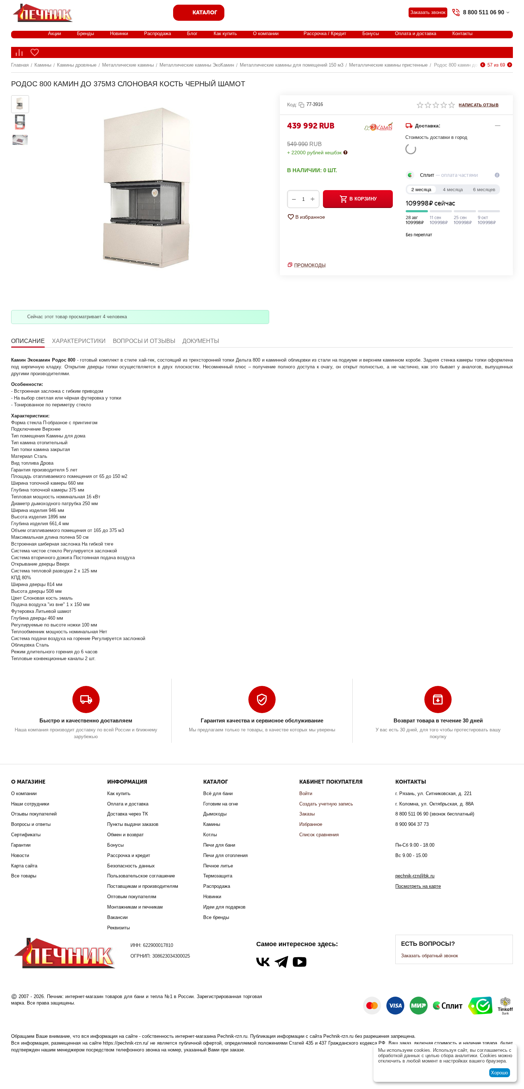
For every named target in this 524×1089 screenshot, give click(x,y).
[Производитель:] (378, 126)
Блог (192, 33)
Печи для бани (219, 845)
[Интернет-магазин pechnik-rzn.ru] (44, 12)
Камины (211, 824)
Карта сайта (24, 865)
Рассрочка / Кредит (325, 33)
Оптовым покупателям (131, 896)
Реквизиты (118, 927)
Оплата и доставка (415, 33)
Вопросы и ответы (31, 824)
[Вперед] (509, 65)
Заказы (307, 814)
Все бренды (216, 917)
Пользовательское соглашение (141, 876)
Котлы (210, 834)
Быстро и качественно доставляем (85, 720)
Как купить (225, 33)
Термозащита (217, 876)
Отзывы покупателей (34, 814)
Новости (20, 855)
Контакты (462, 33)
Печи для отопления (225, 855)
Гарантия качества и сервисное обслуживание (262, 720)
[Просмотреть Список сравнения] (19, 52)
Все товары (23, 876)
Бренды (85, 33)
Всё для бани (218, 793)
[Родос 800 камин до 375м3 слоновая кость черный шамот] (151, 197)
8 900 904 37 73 (412, 824)
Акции (54, 33)
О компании (265, 33)
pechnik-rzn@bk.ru (414, 876)
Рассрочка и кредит (128, 855)
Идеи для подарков (224, 907)
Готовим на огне (220, 804)
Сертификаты (26, 834)
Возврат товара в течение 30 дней (438, 720)
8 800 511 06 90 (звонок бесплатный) (434, 814)
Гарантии (20, 845)
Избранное (310, 824)
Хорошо (499, 1072)
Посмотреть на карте (418, 886)
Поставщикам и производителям (142, 886)
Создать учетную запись (326, 804)
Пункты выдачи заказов (132, 824)
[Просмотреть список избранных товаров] (35, 52)
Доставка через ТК (127, 814)
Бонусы (370, 33)
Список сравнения (319, 834)
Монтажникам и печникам (135, 907)
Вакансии (117, 917)
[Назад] (483, 65)
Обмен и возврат (125, 834)
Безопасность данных (131, 865)
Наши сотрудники (30, 804)
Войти (305, 793)
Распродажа (157, 33)
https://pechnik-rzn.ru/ (125, 1043)
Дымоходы (215, 814)
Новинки (119, 33)
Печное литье (218, 865)
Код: (292, 104)
